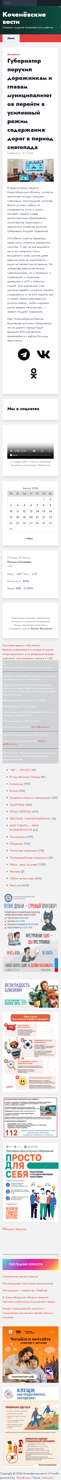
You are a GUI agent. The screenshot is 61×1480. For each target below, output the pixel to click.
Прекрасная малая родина (20, 1276)
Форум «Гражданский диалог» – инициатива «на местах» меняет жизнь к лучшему (27, 1312)
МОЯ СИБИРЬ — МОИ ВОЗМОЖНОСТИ (24, 827)
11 (17, 511)
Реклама (15, 871)
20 (31, 517)
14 (37, 511)
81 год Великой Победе (25, 777)
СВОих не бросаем (22, 878)
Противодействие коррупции (29, 857)
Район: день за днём (23, 864)
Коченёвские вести (24, 18)
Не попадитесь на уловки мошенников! (27, 1283)
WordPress (23, 1478)
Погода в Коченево (19, 562)
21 (37, 517)
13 (31, 511)
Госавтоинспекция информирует (30, 798)
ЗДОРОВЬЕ (17, 805)
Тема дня (15, 885)
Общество (16, 844)
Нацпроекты (17, 837)
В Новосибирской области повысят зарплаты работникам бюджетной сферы (28, 1299)
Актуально (13, 54)
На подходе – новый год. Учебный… (26, 1290)
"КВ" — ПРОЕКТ (20, 770)
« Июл (29, 538)
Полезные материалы (24, 850)
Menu (11, 38)
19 (24, 517)
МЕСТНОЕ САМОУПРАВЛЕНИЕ (30, 819)
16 (50, 511)
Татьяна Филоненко (41, 628)
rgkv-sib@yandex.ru (40, 726)
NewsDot (47, 1478)
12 (24, 511)
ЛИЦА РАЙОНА (20, 811)
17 (11, 517)
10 (10, 511)
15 (43, 511)
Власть (14, 791)
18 (17, 517)
